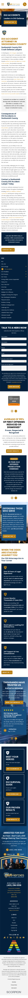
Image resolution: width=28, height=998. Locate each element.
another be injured (10, 61)
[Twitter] (14, 937)
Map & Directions (14, 910)
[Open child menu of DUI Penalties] (26, 272)
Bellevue (8, 191)
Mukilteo (13, 191)
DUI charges (13, 53)
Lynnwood (4, 193)
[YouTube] (23, 937)
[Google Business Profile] (20, 937)
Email (2, 353)
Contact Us (14, 928)
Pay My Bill (14, 930)
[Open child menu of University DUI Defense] (26, 310)
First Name (4, 336)
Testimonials (14, 925)
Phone (3, 347)
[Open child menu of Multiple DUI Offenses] (26, 292)
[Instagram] (17, 937)
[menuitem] (14, 261)
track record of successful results (10, 93)
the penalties (4, 128)
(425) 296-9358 (12, 236)
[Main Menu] (2, 4)
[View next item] (16, 411)
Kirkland (19, 191)
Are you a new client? (7, 359)
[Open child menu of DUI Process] (26, 274)
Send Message (14, 386)
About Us (13, 917)
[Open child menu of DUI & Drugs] (26, 267)
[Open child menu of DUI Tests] (26, 277)
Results (14, 922)
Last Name (4, 342)
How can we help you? (7, 364)
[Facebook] (7, 937)
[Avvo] (4, 937)
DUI (14, 920)
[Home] (13, 4)
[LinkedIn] (11, 937)
